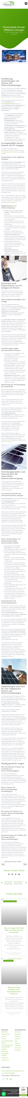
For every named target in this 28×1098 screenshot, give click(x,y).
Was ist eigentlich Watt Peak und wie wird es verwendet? (14, 930)
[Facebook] (3, 1079)
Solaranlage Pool (12, 202)
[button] (26, 3)
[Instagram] (7, 1079)
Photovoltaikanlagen (6, 103)
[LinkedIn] (10, 1079)
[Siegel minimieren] (26, 1088)
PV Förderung (8, 441)
